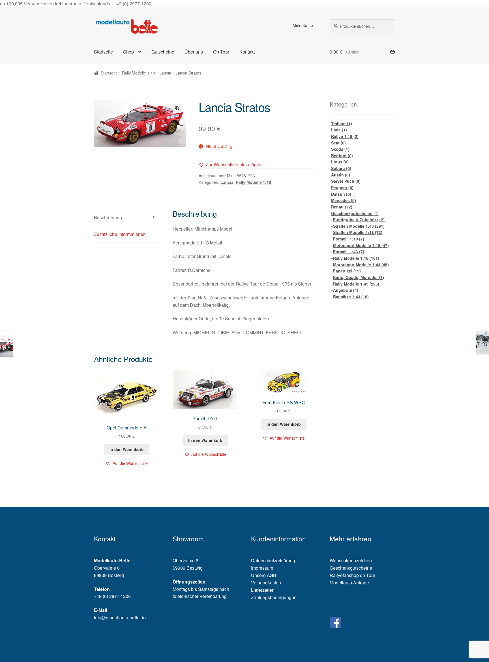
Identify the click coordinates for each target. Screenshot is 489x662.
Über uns (194, 51)
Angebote (345, 290)
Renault (341, 207)
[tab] (126, 217)
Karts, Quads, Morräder (358, 277)
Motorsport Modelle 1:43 (361, 264)
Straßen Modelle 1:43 (359, 226)
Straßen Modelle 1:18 (357, 232)
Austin (340, 175)
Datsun (341, 194)
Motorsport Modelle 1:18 (361, 245)
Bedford (342, 155)
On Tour (221, 51)
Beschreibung (108, 217)
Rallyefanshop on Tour (352, 575)
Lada (339, 130)
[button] (230, 164)
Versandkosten (266, 582)
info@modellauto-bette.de (120, 617)
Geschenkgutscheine (355, 213)
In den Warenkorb (127, 449)
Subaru (341, 168)
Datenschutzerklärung (273, 560)
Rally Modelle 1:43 (356, 284)
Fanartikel (347, 271)
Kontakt (247, 51)
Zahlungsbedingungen (274, 597)
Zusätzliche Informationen (120, 234)
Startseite (103, 51)
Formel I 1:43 (348, 251)
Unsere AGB (263, 575)
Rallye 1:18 (345, 136)
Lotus (340, 162)
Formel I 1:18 (348, 239)
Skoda (340, 149)
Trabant (341, 123)
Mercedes (343, 200)
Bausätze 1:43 (351, 296)
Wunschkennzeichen (351, 560)
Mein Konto (303, 25)
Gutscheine (162, 51)
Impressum (262, 568)
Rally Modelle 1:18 (138, 73)
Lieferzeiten (262, 590)
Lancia (165, 73)
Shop (128, 51)
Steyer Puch (346, 181)
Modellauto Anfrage (349, 582)
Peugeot (342, 187)
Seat (338, 143)
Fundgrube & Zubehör (359, 219)
